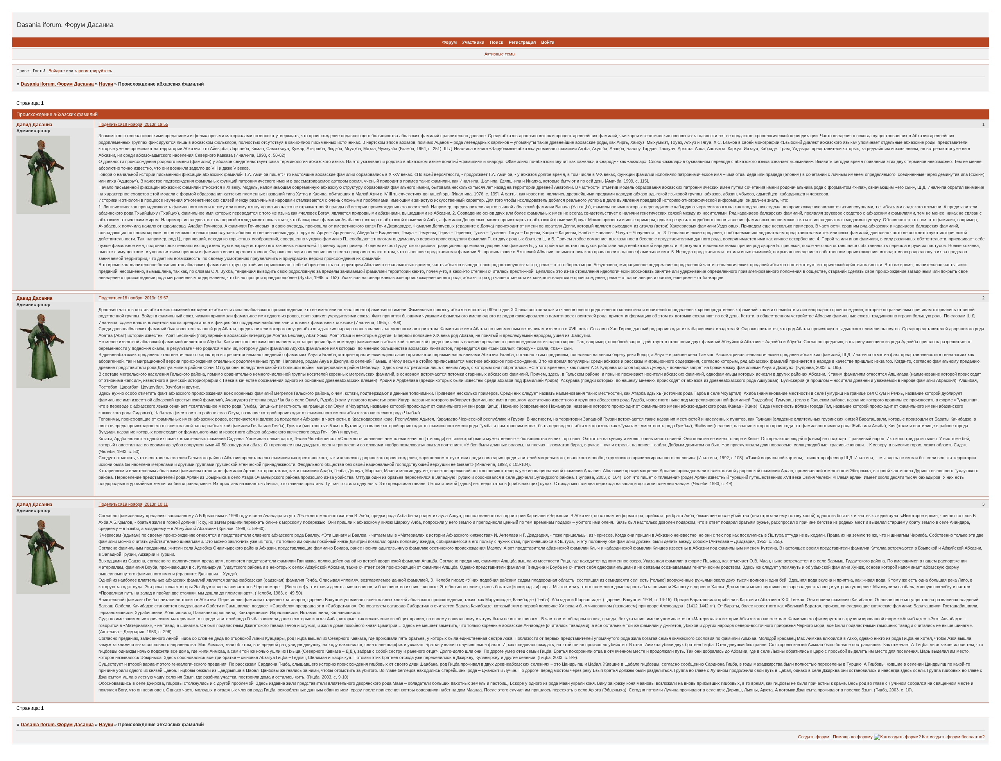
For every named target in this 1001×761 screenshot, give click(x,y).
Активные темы (499, 54)
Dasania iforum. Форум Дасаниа (57, 84)
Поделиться (110, 124)
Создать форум (813, 736)
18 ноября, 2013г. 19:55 (145, 124)
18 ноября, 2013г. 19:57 (145, 297)
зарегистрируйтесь (93, 70)
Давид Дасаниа (34, 124)
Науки (106, 84)
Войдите (56, 70)
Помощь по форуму (853, 736)
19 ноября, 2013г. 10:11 (145, 504)
